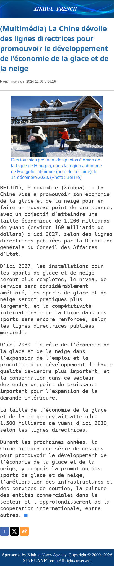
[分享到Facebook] (4, 531)
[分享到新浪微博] (24, 531)
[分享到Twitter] (14, 531)
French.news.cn (12, 82)
